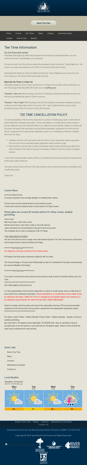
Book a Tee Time (13, 352)
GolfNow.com (50, 88)
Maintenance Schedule (16, 365)
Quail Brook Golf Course (43, 6)
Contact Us (11, 369)
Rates (9, 356)
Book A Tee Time (43, 23)
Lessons (10, 361)
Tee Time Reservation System (16, 53)
